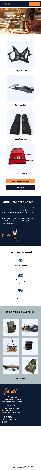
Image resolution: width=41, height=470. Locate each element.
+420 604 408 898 (11, 410)
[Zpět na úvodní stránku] (6, 4)
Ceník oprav (20, 187)
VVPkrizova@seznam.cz (13, 412)
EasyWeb (19, 466)
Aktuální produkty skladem (20, 181)
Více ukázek (20, 378)
